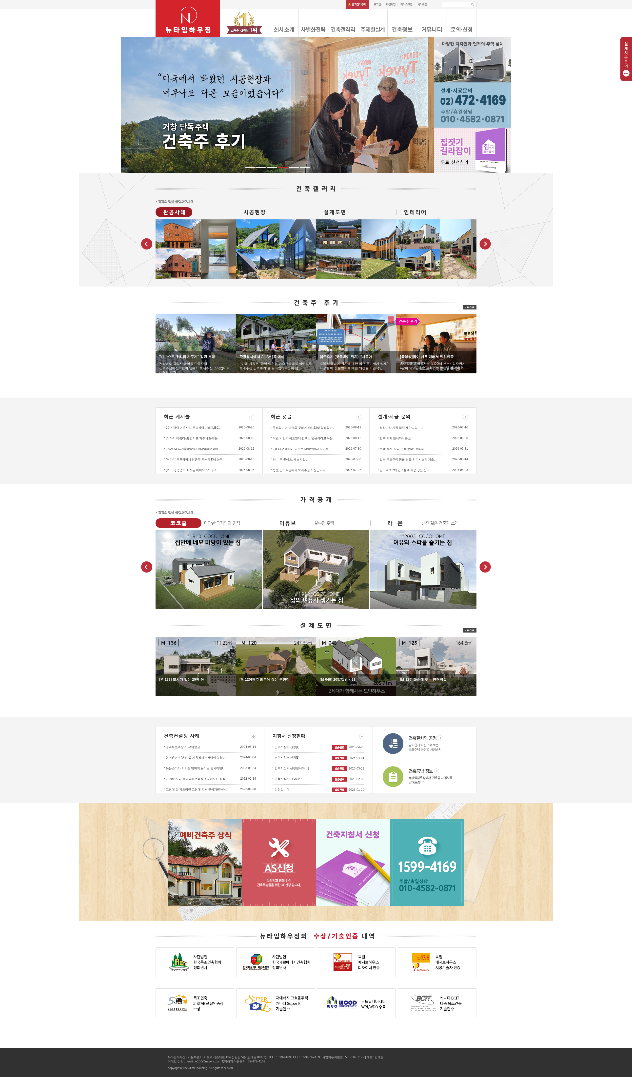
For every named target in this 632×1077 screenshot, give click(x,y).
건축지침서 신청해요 (288, 779)
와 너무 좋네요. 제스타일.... (290, 459)
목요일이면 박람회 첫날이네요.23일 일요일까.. (303, 427)
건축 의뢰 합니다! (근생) (395, 438)
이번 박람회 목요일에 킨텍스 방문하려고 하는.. (303, 438)
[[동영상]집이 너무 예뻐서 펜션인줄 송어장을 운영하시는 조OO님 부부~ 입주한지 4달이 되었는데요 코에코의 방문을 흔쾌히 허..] (436, 343)
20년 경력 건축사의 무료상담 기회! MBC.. (193, 427)
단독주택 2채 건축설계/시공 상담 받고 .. (406, 470)
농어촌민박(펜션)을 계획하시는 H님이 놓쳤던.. (196, 757)
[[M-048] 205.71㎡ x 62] (356, 666)
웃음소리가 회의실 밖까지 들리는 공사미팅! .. (195, 768)
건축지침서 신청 (287, 747)
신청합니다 (282, 789)
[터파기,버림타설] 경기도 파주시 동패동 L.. (194, 438)
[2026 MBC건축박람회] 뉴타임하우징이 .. (193, 449)
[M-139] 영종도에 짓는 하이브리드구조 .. (192, 470)
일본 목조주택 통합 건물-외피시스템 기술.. (407, 459)
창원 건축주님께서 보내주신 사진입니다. (299, 470)
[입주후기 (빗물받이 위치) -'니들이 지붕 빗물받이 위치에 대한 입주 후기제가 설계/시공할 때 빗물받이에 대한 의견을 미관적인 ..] (356, 343)
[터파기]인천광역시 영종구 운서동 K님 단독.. (195, 459)
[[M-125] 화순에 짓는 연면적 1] (436, 666)
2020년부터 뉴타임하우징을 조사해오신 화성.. (196, 779)
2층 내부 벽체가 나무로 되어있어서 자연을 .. (302, 449)
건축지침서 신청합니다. (292, 768)
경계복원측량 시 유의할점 (183, 747)
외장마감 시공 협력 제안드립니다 (401, 427)
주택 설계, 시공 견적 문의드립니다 (402, 449)
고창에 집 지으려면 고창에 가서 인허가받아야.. (196, 789)
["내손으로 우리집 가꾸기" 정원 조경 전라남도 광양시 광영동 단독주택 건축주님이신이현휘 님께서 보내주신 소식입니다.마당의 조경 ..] (196, 343)
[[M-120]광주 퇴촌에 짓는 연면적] (276, 666)
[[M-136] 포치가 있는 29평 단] (196, 666)
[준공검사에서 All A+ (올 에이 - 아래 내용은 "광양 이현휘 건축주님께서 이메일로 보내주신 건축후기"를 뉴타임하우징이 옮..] (276, 343)
